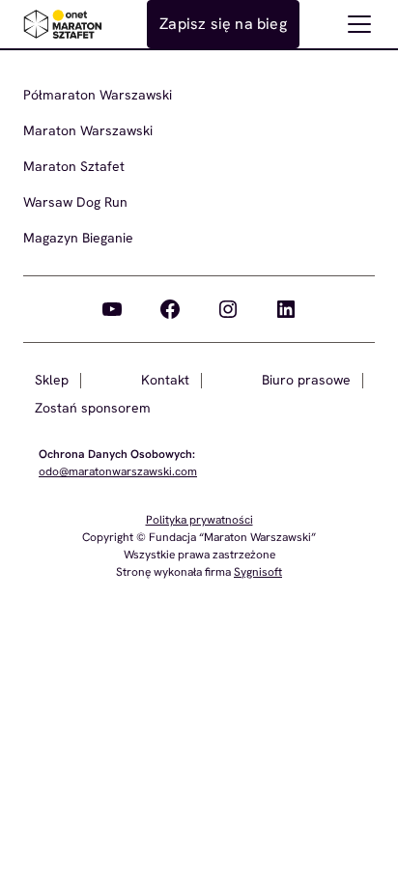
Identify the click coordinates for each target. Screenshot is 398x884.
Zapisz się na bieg (223, 24)
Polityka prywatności (199, 520)
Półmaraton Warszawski (97, 94)
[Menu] (359, 24)
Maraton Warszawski (88, 130)
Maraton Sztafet (74, 166)
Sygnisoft (258, 572)
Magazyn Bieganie (78, 237)
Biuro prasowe (306, 379)
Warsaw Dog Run (75, 202)
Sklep (52, 379)
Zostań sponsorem (93, 407)
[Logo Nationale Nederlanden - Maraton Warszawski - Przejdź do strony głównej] (62, 24)
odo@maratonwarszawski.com (118, 471)
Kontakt (165, 379)
